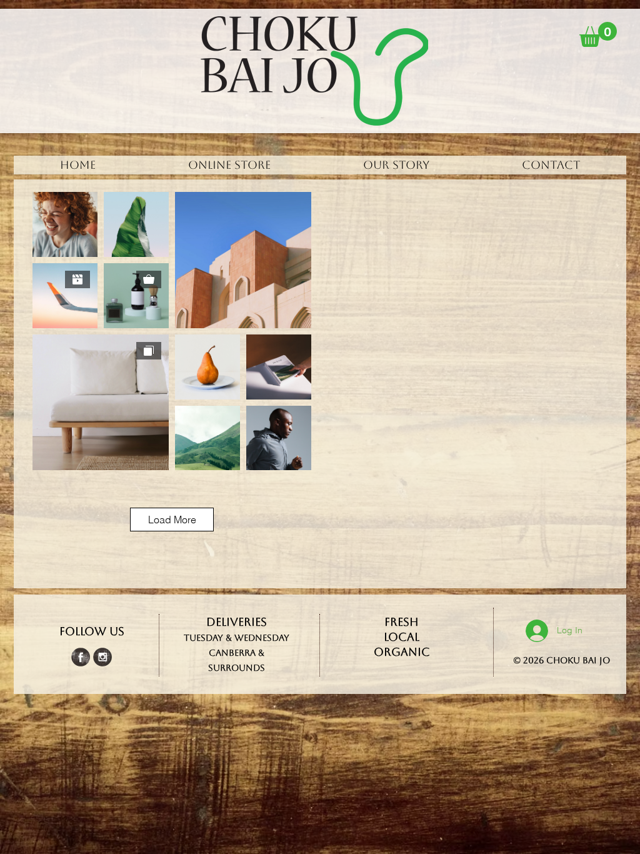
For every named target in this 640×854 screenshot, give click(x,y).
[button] (598, 34)
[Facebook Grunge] (80, 657)
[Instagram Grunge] (102, 657)
